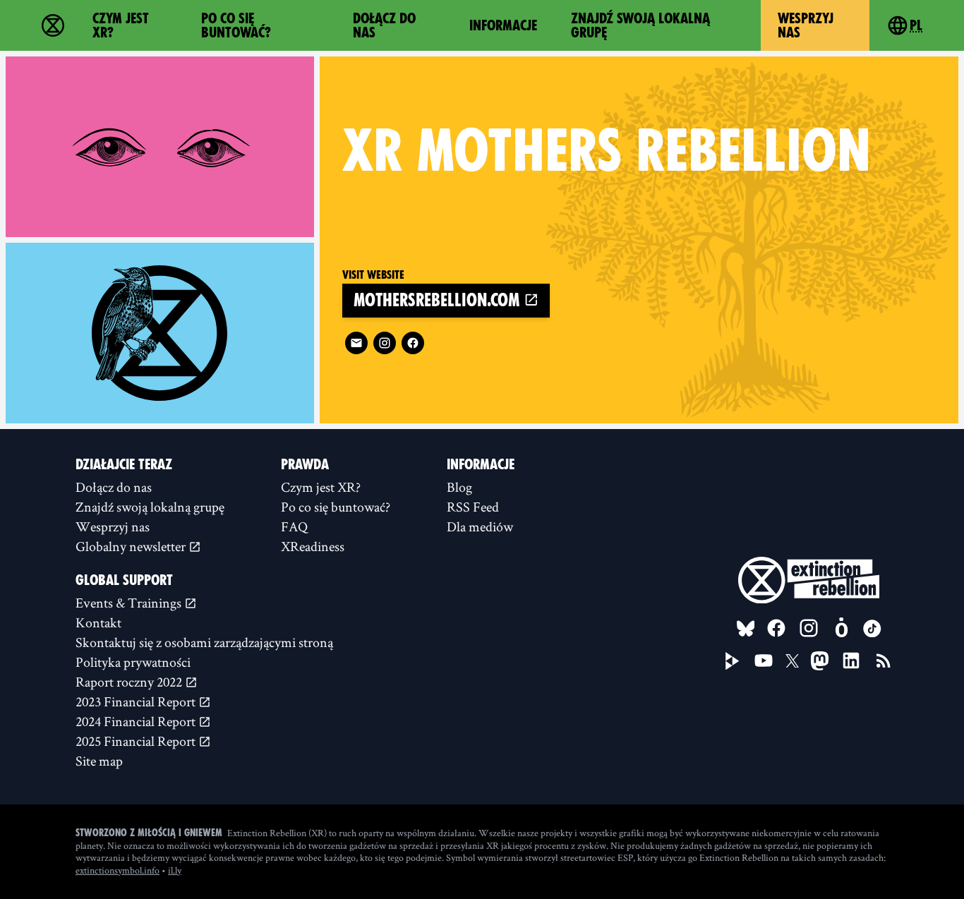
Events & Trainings (130, 602)
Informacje (503, 25)
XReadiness (312, 546)
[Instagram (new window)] (384, 343)
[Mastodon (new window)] (820, 661)
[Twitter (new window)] (792, 661)
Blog (459, 487)
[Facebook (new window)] (413, 343)
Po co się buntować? (236, 25)
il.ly (174, 870)
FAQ (294, 526)
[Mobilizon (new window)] (841, 628)
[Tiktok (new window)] (872, 629)
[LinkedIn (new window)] (851, 660)
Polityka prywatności (133, 662)
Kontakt (98, 622)
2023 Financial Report (137, 701)
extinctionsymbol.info (117, 870)
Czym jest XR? (120, 25)
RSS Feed (473, 506)
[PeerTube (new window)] (732, 661)
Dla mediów (480, 526)
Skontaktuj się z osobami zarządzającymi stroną (204, 642)
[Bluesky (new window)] (746, 629)
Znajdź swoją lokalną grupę (640, 25)
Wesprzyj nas (805, 25)
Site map (99, 761)
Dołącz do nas (384, 25)
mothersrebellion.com (439, 300)
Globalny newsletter (132, 546)
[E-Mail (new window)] (356, 343)
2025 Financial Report (137, 741)
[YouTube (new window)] (763, 660)
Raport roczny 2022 (130, 681)
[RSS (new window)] (883, 660)
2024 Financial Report (137, 721)
